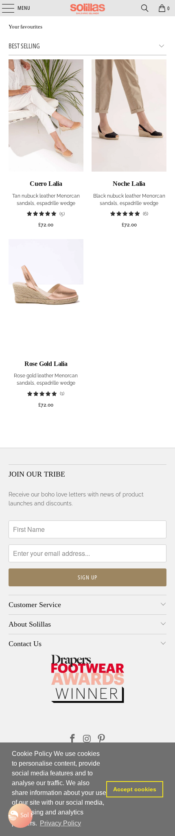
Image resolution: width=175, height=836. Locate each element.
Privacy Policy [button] (60, 823)
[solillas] (87, 8)
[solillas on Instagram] (87, 739)
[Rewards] (20, 815)
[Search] (145, 8)
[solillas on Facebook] (72, 739)
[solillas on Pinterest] (102, 739)
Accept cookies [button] (134, 789)
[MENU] (4, 8)
